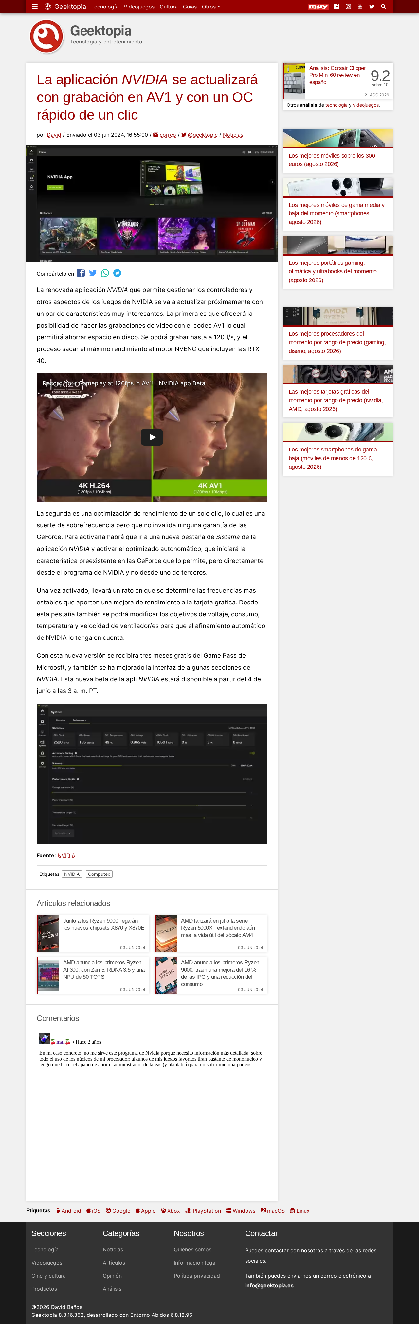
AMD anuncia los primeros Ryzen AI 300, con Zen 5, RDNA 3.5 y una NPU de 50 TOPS (104, 969)
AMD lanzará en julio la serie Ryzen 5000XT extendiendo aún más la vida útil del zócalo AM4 (218, 928)
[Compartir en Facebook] (81, 273)
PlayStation (207, 1210)
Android (71, 1210)
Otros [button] (209, 6)
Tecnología (104, 6)
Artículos (114, 1262)
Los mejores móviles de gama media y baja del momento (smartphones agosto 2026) (337, 214)
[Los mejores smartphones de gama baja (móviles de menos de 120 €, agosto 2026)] (338, 431)
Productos (44, 1288)
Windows (244, 1210)
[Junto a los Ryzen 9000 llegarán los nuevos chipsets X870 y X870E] (48, 933)
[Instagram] (349, 6)
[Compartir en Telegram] (117, 273)
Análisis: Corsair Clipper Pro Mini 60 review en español (337, 75)
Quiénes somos (192, 1249)
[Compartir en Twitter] (93, 273)
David (54, 134)
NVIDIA (66, 855)
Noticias (233, 134)
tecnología (336, 105)
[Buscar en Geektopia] (384, 6)
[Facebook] (337, 6)
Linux (303, 1210)
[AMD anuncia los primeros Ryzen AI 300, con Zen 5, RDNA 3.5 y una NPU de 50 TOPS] (48, 975)
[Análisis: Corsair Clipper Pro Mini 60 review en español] (294, 81)
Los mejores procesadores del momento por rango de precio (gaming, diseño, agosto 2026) (337, 342)
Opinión (112, 1275)
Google (121, 1210)
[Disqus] (152, 1112)
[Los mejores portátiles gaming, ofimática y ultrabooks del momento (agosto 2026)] (338, 244)
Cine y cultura (48, 1275)
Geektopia (69, 6)
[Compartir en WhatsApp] (105, 273)
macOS (276, 1210)
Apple (148, 1210)
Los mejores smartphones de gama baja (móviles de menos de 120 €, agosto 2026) (333, 458)
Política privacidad (197, 1275)
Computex (99, 874)
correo (168, 134)
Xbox (173, 1210)
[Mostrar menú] (35, 6)
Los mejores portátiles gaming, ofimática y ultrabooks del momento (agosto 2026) (333, 271)
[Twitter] (372, 6)
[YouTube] (361, 6)
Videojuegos (139, 6)
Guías (190, 6)
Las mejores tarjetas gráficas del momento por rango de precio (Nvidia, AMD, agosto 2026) (336, 400)
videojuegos (366, 105)
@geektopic (203, 134)
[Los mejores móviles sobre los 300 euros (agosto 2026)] (338, 137)
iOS (96, 1210)
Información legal (195, 1262)
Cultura (169, 6)
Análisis (112, 1288)
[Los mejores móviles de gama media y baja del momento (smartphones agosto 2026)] (338, 186)
